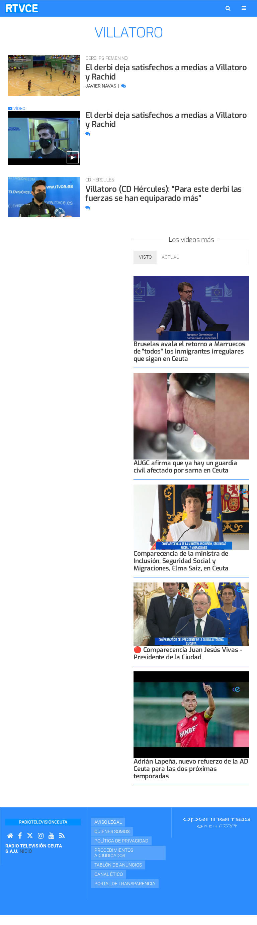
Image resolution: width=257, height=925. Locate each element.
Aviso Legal (108, 822)
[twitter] (30, 836)
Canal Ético (108, 874)
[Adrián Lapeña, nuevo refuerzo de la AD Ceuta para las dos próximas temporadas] (191, 714)
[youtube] (51, 836)
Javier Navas (101, 86)
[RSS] (62, 836)
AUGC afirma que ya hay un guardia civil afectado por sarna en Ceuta (185, 467)
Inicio (25, 851)
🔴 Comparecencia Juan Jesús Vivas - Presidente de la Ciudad (188, 653)
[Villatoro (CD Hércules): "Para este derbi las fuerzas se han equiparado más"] (44, 197)
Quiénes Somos (112, 831)
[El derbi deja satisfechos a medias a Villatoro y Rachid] (44, 75)
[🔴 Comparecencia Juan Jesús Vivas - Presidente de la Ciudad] (191, 614)
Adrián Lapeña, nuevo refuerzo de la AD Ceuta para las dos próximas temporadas (191, 768)
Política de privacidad (121, 840)
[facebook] (20, 836)
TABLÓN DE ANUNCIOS (118, 865)
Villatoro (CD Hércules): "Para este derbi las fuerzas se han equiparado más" (163, 194)
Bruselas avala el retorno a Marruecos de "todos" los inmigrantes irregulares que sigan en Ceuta (189, 351)
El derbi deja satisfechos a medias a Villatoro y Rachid (166, 72)
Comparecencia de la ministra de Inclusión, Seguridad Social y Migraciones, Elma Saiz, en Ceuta (181, 560)
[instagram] (41, 836)
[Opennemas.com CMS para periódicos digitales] (216, 822)
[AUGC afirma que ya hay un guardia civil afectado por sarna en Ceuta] (191, 416)
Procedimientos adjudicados (113, 852)
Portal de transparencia (124, 883)
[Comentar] (123, 86)
